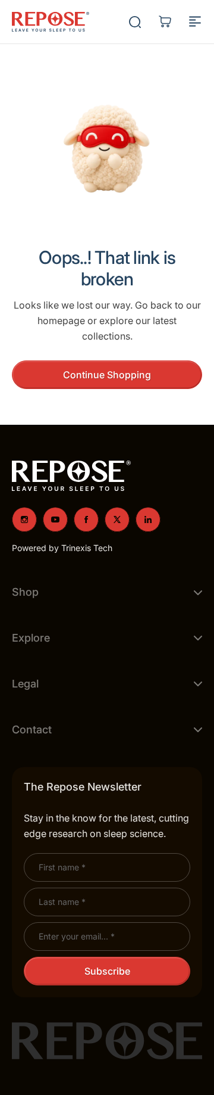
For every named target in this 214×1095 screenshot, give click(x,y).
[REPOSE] (50, 22)
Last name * (62, 902)
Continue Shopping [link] (107, 375)
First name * (62, 867)
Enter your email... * (77, 936)
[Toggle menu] (195, 21)
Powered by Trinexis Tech (62, 548)
